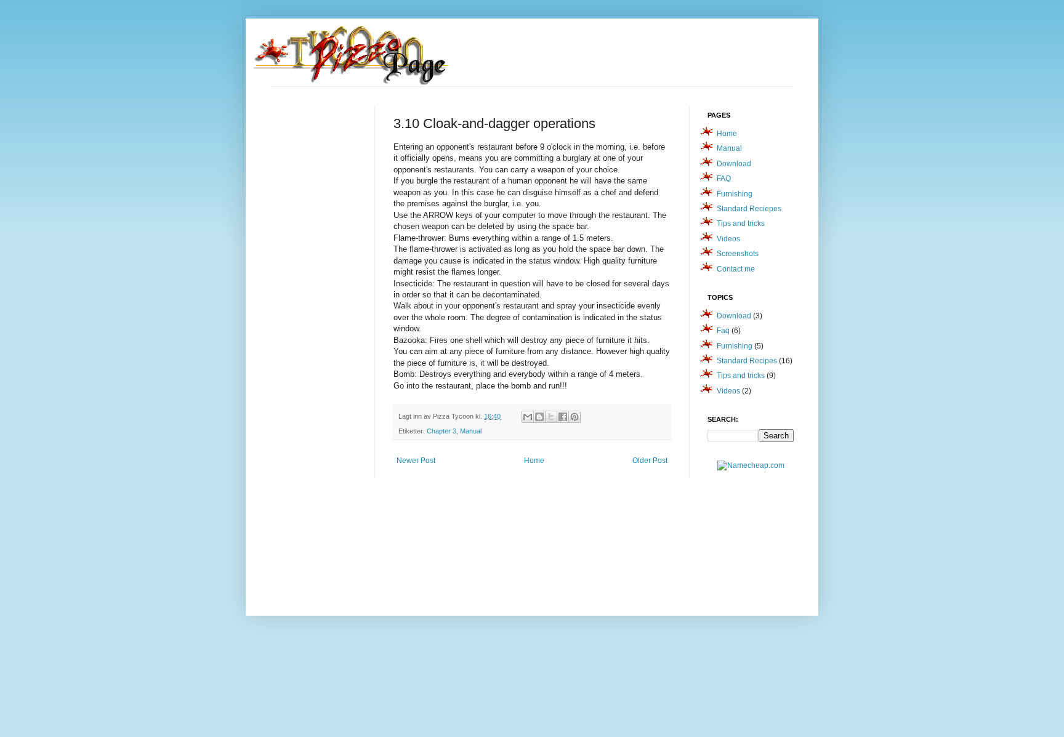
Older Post (649, 460)
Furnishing (734, 194)
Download (734, 163)
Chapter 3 (441, 431)
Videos (728, 239)
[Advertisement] (319, 290)
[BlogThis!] (539, 417)
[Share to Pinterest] (574, 417)
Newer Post (416, 460)
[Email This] (528, 417)
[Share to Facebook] (563, 417)
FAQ (724, 178)
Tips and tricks (741, 223)
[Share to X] (551, 417)
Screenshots (738, 253)
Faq (723, 330)
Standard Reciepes (749, 208)
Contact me (736, 269)
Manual (471, 431)
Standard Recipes (747, 360)
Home (534, 460)
